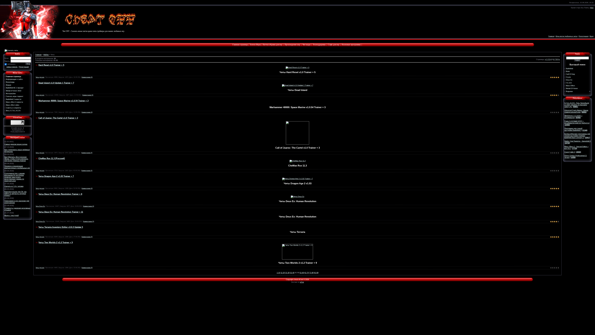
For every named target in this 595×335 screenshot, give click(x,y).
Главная (551, 36)
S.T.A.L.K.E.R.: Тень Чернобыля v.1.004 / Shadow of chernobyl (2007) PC (576, 105)
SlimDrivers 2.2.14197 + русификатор (573, 116)
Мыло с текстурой (11, 215)
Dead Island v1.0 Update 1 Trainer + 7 (56, 83)
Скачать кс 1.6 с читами (13, 186)
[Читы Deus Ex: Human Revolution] (297, 196)
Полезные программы (351, 44)
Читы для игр (40, 77)
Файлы (46, 55)
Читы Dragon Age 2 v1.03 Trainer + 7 (56, 176)
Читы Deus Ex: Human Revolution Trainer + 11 (60, 212)
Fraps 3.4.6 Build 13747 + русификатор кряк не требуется (576, 122)
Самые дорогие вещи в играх (15, 144)
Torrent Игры (255, 44)
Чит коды (306, 44)
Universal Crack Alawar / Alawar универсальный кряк (576, 111)
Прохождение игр (292, 44)
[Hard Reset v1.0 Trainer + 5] (297, 67)
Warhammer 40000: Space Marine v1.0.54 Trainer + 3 (63, 101)
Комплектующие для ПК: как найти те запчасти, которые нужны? (15, 193)
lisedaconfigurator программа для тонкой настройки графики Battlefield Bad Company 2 (577, 135)
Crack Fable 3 (569, 152)
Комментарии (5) (88, 221)
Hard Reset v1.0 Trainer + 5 (51, 65)
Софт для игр (333, 44)
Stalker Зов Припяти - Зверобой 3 (577, 141)
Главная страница (240, 44)
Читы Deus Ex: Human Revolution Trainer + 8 (60, 194)
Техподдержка (319, 44)
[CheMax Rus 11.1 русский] (298, 161)
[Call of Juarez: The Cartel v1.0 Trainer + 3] (297, 143)
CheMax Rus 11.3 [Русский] (51, 158)
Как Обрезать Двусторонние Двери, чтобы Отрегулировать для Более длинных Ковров (16, 159)
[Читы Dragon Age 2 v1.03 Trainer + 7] (297, 179)
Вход (591, 36)
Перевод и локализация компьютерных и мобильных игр (17, 167)
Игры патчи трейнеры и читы (566, 36)
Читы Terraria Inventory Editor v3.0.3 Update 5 (60, 227)
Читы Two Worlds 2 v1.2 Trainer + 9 (55, 242)
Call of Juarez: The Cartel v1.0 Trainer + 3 (58, 118)
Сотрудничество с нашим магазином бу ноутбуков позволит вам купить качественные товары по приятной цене (14, 177)
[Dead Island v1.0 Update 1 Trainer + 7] (297, 85)
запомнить (11, 64)
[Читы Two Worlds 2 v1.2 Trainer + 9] (297, 259)
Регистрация (583, 36)
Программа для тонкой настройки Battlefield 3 (573, 129)
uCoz (302, 282)
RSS (591, 8)
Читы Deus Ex (40, 206)
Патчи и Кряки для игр (272, 44)
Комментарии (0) (87, 77)
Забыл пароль (12, 67)
